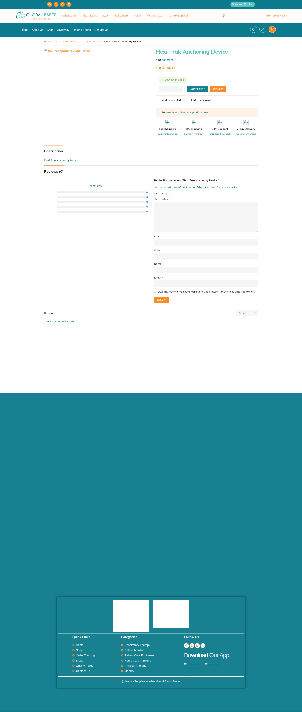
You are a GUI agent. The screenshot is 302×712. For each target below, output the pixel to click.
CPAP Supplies (179, 15)
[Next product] (256, 42)
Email (158, 277)
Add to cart (197, 89)
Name (159, 263)
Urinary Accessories (91, 41)
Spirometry (122, 15)
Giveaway (63, 29)
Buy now (218, 89)
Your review (162, 199)
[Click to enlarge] (50, 46)
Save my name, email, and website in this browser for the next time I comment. (206, 291)
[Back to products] (252, 42)
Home (24, 29)
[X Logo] (56, 4)
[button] (242, 4)
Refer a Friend (82, 29)
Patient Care (69, 15)
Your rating (162, 193)
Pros (156, 236)
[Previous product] (248, 42)
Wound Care (155, 15)
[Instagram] (62, 4)
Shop (50, 29)
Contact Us (101, 29)
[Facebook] (49, 4)
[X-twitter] (203, 645)
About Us (37, 29)
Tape (138, 15)
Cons (157, 250)
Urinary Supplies (65, 41)
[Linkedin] (68, 4)
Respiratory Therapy (96, 15)
